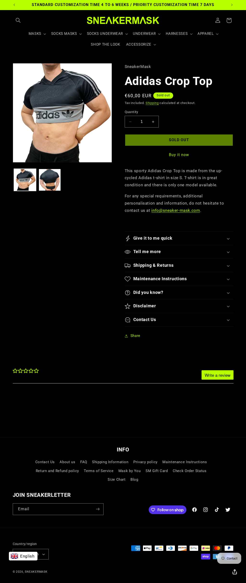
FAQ (83, 462)
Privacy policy (145, 462)
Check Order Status (189, 471)
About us (67, 462)
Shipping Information (110, 462)
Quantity (131, 112)
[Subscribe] (97, 509)
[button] (18, 20)
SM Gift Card (157, 471)
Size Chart (116, 479)
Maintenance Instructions (184, 462)
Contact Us (45, 462)
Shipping (152, 103)
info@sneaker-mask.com (175, 210)
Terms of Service (98, 471)
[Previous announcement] (14, 5)
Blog (134, 479)
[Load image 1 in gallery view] (25, 180)
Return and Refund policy (57, 471)
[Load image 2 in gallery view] (50, 180)
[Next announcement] (232, 5)
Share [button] (135, 336)
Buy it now (179, 154)
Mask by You (129, 471)
